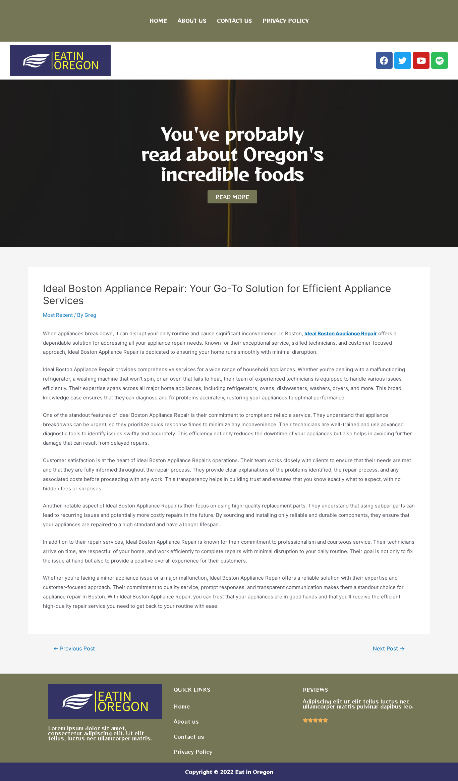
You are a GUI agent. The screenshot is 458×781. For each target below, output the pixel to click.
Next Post (389, 648)
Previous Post (74, 648)
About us (192, 20)
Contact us (234, 20)
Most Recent (58, 315)
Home (158, 20)
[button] (232, 196)
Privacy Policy (286, 20)
